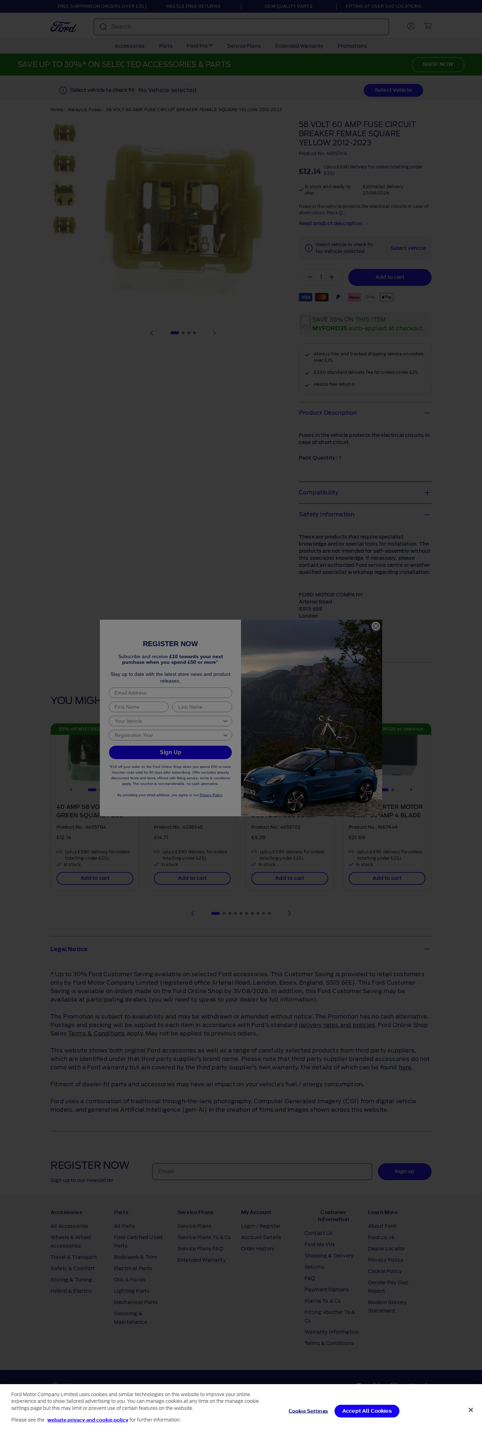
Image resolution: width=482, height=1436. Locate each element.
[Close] (471, 1410)
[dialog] (241, 1410)
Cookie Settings (308, 1411)
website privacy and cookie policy (87, 1419)
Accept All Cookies (367, 1411)
